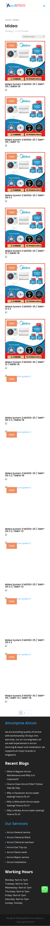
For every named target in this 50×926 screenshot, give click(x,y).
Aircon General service (18, 832)
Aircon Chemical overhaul (20, 842)
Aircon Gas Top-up (17, 847)
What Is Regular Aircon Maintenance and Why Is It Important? (21, 775)
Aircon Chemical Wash (18, 837)
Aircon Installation (16, 862)
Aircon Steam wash (17, 852)
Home (8, 19)
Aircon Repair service (18, 857)
